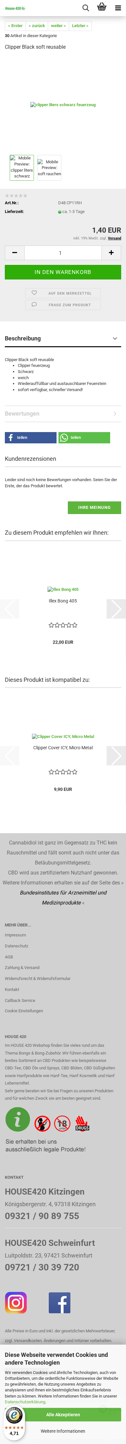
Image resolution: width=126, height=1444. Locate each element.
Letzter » (80, 25)
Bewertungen (22, 413)
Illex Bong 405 (63, 600)
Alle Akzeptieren (63, 1414)
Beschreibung (23, 338)
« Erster (15, 25)
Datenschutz (16, 946)
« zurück (37, 25)
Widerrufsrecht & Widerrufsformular (37, 978)
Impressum (15, 935)
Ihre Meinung (94, 507)
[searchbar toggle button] (86, 8)
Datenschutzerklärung (25, 1401)
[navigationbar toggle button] (118, 8)
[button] (14, 253)
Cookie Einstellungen (24, 1010)
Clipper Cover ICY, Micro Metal (63, 747)
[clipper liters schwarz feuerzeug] (63, 104)
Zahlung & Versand (22, 967)
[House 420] (13, 8)
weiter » (58, 25)
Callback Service (20, 1000)
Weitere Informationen (63, 1431)
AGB (9, 956)
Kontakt (12, 989)
